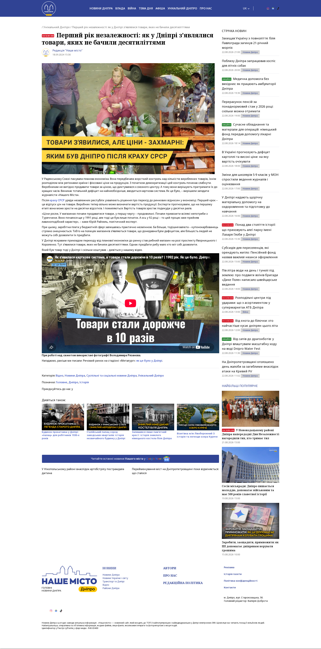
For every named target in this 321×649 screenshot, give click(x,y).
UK (245, 8)
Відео (59, 375)
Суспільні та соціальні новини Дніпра (111, 375)
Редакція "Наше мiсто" (67, 50)
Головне (61, 382)
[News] (273, 8)
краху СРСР (57, 200)
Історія (84, 382)
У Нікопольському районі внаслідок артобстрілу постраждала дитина (83, 471)
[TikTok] (278, 8)
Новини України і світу (115, 578)
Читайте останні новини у (127, 458)
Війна (132, 8)
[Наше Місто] (49, 8)
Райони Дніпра (110, 588)
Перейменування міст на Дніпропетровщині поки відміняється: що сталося (175, 471)
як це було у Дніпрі (149, 360)
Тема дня (146, 8)
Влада (120, 8)
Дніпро (73, 382)
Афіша (160, 8)
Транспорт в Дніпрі (113, 581)
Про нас (206, 8)
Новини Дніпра (101, 8)
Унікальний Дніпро (182, 8)
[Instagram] (268, 8)
